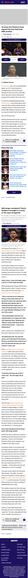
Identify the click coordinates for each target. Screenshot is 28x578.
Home (2, 197)
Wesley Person (5, 103)
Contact (3, 547)
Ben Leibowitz (7, 223)
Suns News (8, 533)
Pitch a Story (20, 550)
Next (22, 59)
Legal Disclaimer (22, 555)
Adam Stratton (7, 34)
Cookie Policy (5, 555)
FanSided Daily (5, 550)
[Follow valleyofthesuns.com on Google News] (24, 141)
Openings (20, 544)
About (3, 544)
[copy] (11, 37)
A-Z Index (20, 558)
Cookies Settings (6, 563)
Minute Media (8, 566)
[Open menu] (2, 2)
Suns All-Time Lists (10, 197)
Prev (6, 59)
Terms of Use (21, 552)
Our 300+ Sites (21, 547)
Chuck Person (5, 86)
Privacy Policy (5, 552)
